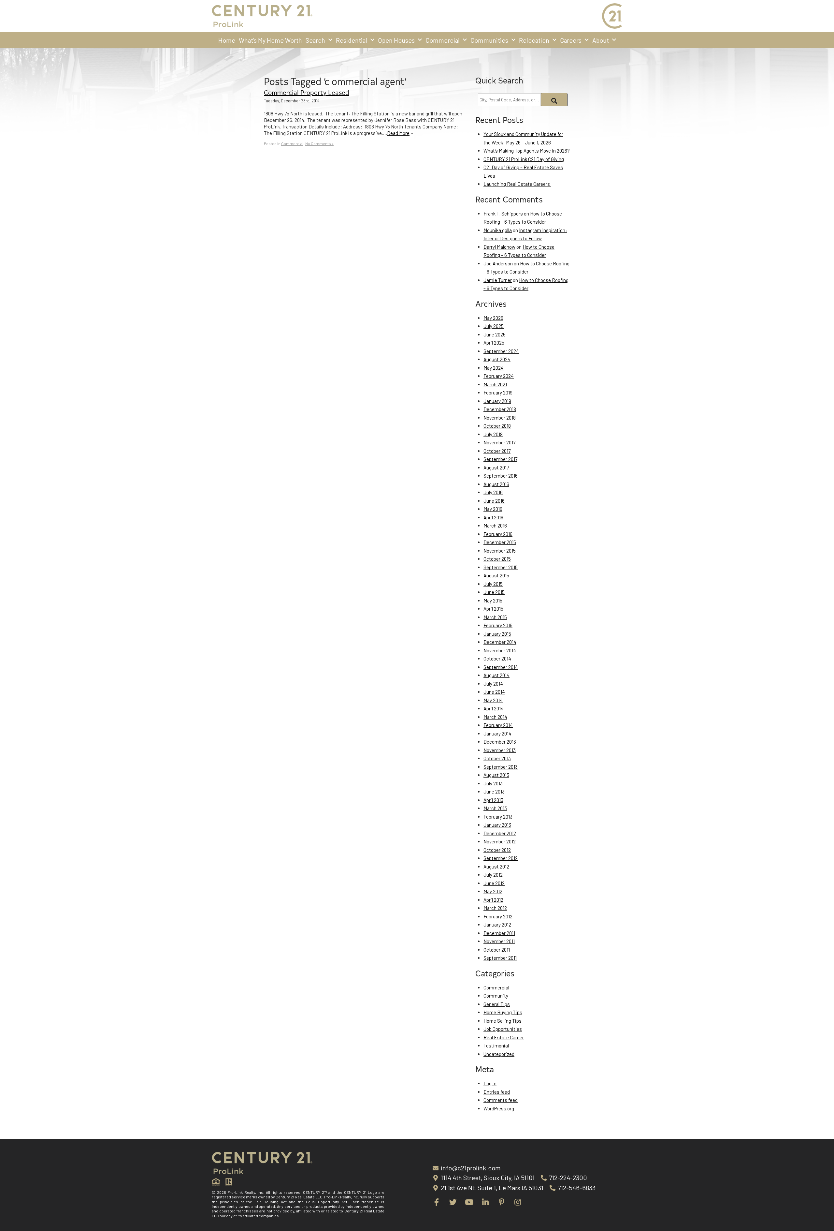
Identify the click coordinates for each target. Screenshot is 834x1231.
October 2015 (497, 559)
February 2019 (497, 392)
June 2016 (494, 501)
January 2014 (497, 733)
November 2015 (499, 551)
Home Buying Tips (502, 1012)
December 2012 (499, 833)
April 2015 (493, 609)
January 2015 (497, 634)
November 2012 (499, 841)
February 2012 (497, 916)
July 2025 (493, 326)
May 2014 (493, 700)
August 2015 (496, 575)
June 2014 (494, 692)
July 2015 (493, 584)
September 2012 (500, 858)
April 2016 (493, 517)
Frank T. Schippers (503, 213)
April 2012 (493, 900)
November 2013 (499, 750)
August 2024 (496, 359)
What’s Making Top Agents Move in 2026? (526, 151)
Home (226, 40)
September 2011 (500, 958)
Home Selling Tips (502, 1021)
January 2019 (497, 401)
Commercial (442, 40)
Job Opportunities (502, 1029)
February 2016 (497, 534)
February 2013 (497, 817)
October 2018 (497, 426)
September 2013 (500, 767)
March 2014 (495, 717)
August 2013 (496, 775)
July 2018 (493, 434)
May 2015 (492, 600)
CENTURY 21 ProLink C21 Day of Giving (523, 159)
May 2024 (493, 368)
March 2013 (495, 808)
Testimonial (496, 1045)
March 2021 (495, 384)
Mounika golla (497, 230)
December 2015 (499, 542)
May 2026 (493, 318)
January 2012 (497, 924)
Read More (398, 133)
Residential (351, 40)
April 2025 (493, 343)
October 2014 (497, 658)
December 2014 (499, 642)
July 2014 (493, 684)
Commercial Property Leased (306, 92)
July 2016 (493, 492)
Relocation (534, 40)
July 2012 (493, 875)
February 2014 (498, 725)
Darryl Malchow (499, 247)
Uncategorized (498, 1054)
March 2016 (495, 525)
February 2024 (498, 376)
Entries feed (496, 1092)
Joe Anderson (498, 263)
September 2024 (501, 351)
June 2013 (494, 791)
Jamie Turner (497, 280)
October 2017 (496, 451)
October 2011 (496, 950)
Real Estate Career (503, 1037)
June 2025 (494, 334)
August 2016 (496, 484)
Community (495, 996)
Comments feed (500, 1100)
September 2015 (500, 567)
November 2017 (499, 442)
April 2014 (493, 708)
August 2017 (496, 467)
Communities (489, 40)
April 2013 (493, 800)
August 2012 (496, 866)
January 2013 (497, 825)
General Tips (496, 1004)
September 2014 (500, 667)
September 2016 (500, 476)
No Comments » (319, 143)
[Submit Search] (554, 99)
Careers (571, 40)
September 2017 (500, 459)
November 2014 (499, 650)
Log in (489, 1083)
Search (315, 40)
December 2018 (499, 409)
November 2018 (499, 418)
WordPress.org (498, 1108)
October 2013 (497, 758)
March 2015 (495, 617)
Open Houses (396, 40)
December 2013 (499, 742)
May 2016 (492, 509)
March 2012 (495, 908)
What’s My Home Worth (270, 40)
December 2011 (499, 933)
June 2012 (494, 883)
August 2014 (496, 675)
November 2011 (499, 941)
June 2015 (494, 592)
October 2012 (497, 850)
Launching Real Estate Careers (517, 184)
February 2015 (497, 625)
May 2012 (492, 891)
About (600, 40)
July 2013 (493, 783)
